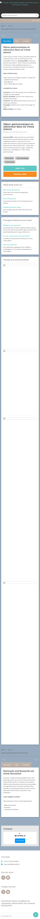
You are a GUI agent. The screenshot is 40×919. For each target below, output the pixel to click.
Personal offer (20, 174)
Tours (10, 26)
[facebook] (3, 877)
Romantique (9, 162)
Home (3, 26)
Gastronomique (22, 158)
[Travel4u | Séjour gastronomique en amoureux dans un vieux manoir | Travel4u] (20, 7)
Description (7, 41)
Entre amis (9, 158)
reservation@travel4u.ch (12, 864)
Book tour (20, 168)
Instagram (20, 841)
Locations (26, 41)
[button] (34, 20)
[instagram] (8, 877)
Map (16, 41)
